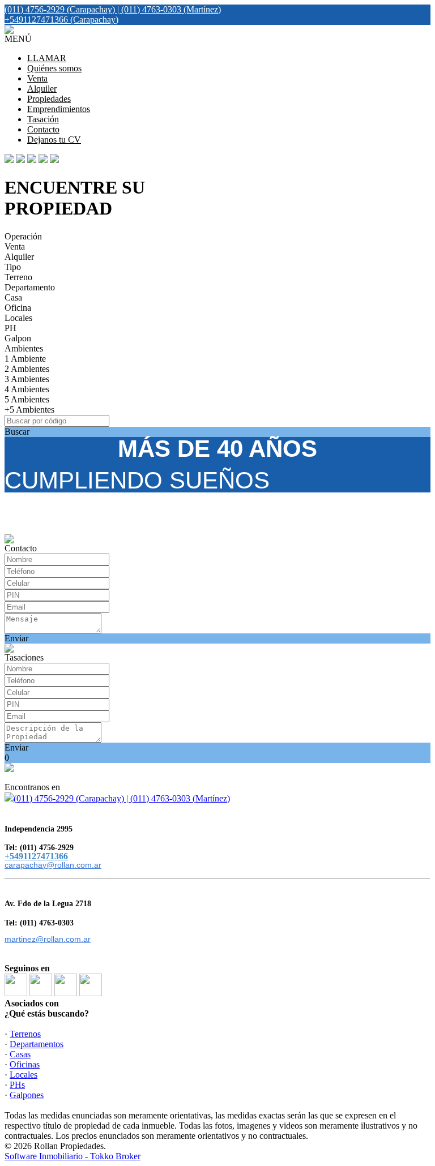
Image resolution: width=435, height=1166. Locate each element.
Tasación (43, 119)
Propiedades (49, 99)
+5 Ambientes (29, 409)
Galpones (27, 1095)
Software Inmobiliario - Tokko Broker (72, 1156)
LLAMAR (46, 58)
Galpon (18, 338)
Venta (37, 78)
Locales (18, 318)
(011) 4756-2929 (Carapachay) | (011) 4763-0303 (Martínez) (122, 798)
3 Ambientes (27, 379)
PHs (17, 1085)
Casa (13, 297)
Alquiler (42, 88)
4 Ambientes (27, 389)
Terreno (18, 277)
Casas (20, 1054)
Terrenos (25, 1034)
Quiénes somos (54, 68)
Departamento (30, 287)
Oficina (18, 307)
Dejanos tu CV (54, 139)
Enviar (16, 638)
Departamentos (36, 1044)
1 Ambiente (25, 358)
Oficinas (25, 1064)
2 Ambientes (27, 369)
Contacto (43, 129)
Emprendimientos (58, 109)
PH (10, 328)
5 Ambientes (27, 399)
